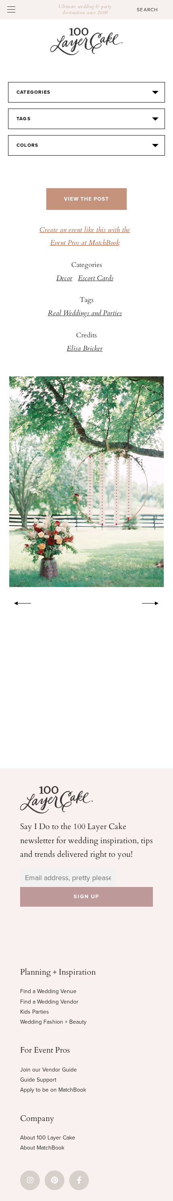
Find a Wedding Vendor (49, 1001)
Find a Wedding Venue (48, 991)
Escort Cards (95, 278)
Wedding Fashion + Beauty (53, 1021)
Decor (64, 278)
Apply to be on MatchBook (53, 1089)
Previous (18, 601)
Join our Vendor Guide (48, 1069)
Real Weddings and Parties (85, 313)
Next (154, 601)
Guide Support (38, 1079)
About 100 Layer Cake (47, 1137)
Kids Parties (34, 1011)
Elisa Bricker (85, 349)
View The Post (86, 199)
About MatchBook (42, 1147)
